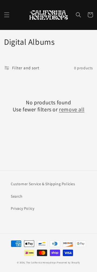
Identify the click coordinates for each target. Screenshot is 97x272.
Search (17, 196)
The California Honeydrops (41, 262)
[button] (7, 15)
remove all (71, 109)
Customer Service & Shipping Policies (43, 183)
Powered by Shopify (68, 262)
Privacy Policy (22, 208)
